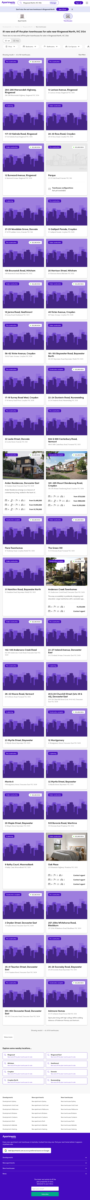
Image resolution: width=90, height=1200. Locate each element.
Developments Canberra (10, 1117)
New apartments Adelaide (39, 1125)
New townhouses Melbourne (69, 1109)
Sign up (78, 3)
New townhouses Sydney (68, 1101)
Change (53, 3)
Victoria (17, 27)
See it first (62, 9)
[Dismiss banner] (72, 9)
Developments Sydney (9, 1101)
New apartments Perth (38, 1121)
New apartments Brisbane (39, 1113)
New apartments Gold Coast (40, 1105)
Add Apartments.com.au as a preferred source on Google (28, 1150)
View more (8, 1037)
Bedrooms (29, 46)
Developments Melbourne (10, 1109)
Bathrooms (51, 46)
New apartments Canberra (40, 1117)
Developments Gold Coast (10, 1105)
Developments (7, 27)
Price (10, 46)
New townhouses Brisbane (69, 1113)
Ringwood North (27, 27)
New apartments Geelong (39, 1129)
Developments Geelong (10, 1129)
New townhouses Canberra (69, 1117)
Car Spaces (72, 46)
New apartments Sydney (39, 1101)
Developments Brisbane (10, 1113)
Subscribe (45, 1194)
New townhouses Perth (68, 1121)
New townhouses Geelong (68, 1129)
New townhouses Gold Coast (69, 1105)
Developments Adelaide (10, 1125)
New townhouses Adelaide (69, 1125)
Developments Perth (9, 1121)
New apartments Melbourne (40, 1109)
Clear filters (82, 55)
